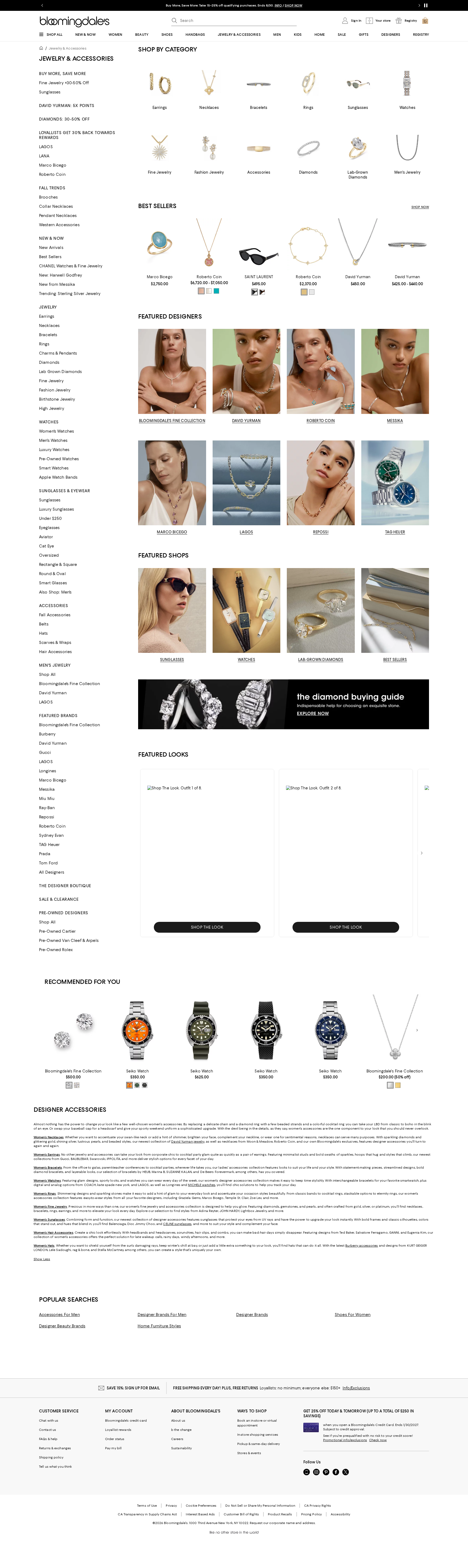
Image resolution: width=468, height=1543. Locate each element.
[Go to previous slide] (42, 5)
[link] (159, 280)
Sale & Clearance (59, 899)
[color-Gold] (304, 292)
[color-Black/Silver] (144, 1085)
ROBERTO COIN (321, 421)
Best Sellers (50, 256)
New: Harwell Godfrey (60, 275)
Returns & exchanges (55, 1448)
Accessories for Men (59, 1314)
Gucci (45, 752)
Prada (44, 853)
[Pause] (425, 5)
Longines (47, 771)
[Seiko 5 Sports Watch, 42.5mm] (266, 1030)
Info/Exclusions (356, 1388)
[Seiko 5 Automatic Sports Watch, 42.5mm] (137, 1030)
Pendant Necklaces (58, 215)
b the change (181, 1430)
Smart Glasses (53, 583)
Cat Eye (46, 546)
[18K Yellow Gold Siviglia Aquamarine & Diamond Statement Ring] (159, 245)
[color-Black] (254, 292)
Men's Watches (53, 440)
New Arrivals (51, 247)
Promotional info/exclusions (345, 1440)
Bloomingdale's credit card (126, 1420)
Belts (43, 624)
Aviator (46, 536)
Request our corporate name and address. (283, 1523)
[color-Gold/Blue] (216, 291)
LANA (44, 156)
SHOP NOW (420, 207)
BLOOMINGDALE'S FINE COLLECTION (172, 421)
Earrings (46, 316)
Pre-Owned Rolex (56, 949)
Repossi (46, 817)
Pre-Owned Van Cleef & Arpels (69, 940)
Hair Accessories (55, 651)
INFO (303, 5)
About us (178, 1420)
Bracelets (48, 334)
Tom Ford (48, 863)
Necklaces (49, 325)
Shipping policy (51, 1457)
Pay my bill (113, 1448)
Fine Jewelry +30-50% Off (64, 82)
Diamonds (49, 362)
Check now (378, 1440)
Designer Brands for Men (162, 1314)
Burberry (47, 734)
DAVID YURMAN (246, 421)
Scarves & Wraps (55, 642)
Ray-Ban (47, 807)
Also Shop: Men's (55, 592)
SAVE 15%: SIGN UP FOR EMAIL (133, 1388)
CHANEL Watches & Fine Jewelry (70, 266)
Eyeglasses (49, 527)
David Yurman (53, 693)
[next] (421, 853)
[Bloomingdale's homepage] (42, 49)
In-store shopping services (257, 1435)
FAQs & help (48, 1439)
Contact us (47, 1430)
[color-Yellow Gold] (76, 1085)
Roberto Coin (52, 174)
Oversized (49, 555)
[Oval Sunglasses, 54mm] (258, 245)
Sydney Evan (51, 835)
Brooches (48, 197)
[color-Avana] (262, 292)
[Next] (417, 1030)
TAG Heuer (49, 844)
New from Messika (57, 284)
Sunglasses (49, 92)
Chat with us (48, 1420)
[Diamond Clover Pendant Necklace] (395, 1030)
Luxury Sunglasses (56, 509)
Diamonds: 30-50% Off (64, 119)
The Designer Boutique (65, 885)
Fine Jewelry (51, 380)
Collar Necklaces (56, 206)
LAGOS (46, 146)
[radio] (201, 290)
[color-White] (311, 292)
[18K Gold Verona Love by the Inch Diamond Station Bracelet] (308, 245)
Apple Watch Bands (58, 477)
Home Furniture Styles (159, 1326)
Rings (44, 344)
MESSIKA (395, 421)
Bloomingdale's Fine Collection (69, 683)
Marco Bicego (52, 165)
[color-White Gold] (69, 1085)
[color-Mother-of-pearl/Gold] (209, 291)
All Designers (51, 872)
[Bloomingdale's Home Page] (74, 22)
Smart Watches (54, 468)
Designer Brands (252, 1314)
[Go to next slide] (419, 5)
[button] (207, 853)
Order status (114, 1439)
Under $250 (50, 518)
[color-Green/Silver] (137, 1085)
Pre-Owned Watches (59, 458)
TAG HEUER (395, 532)
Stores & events (249, 1453)
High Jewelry (51, 408)
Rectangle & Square (58, 564)
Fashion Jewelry (54, 390)
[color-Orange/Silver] (129, 1085)
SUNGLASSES (172, 659)
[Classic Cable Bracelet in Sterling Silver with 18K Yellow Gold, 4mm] (407, 245)
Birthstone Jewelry (57, 399)
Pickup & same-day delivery (258, 1444)
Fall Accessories (54, 614)
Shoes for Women (352, 1314)
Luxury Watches (54, 449)
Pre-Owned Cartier (57, 931)
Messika (47, 789)
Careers (177, 1439)
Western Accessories (59, 224)
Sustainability (181, 1448)
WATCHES (246, 659)
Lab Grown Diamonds (60, 371)
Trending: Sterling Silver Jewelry (70, 293)
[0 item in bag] (425, 20)
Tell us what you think (55, 1467)
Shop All (47, 674)
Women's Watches (56, 431)
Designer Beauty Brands (62, 1326)
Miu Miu (46, 798)
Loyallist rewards (118, 1430)
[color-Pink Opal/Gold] (201, 291)
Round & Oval (52, 573)
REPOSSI (321, 532)
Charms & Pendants (58, 353)
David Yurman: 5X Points (67, 105)
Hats (43, 633)
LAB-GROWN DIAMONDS (320, 659)
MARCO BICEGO (172, 532)
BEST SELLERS (395, 659)
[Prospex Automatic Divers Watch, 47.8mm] (202, 1030)
